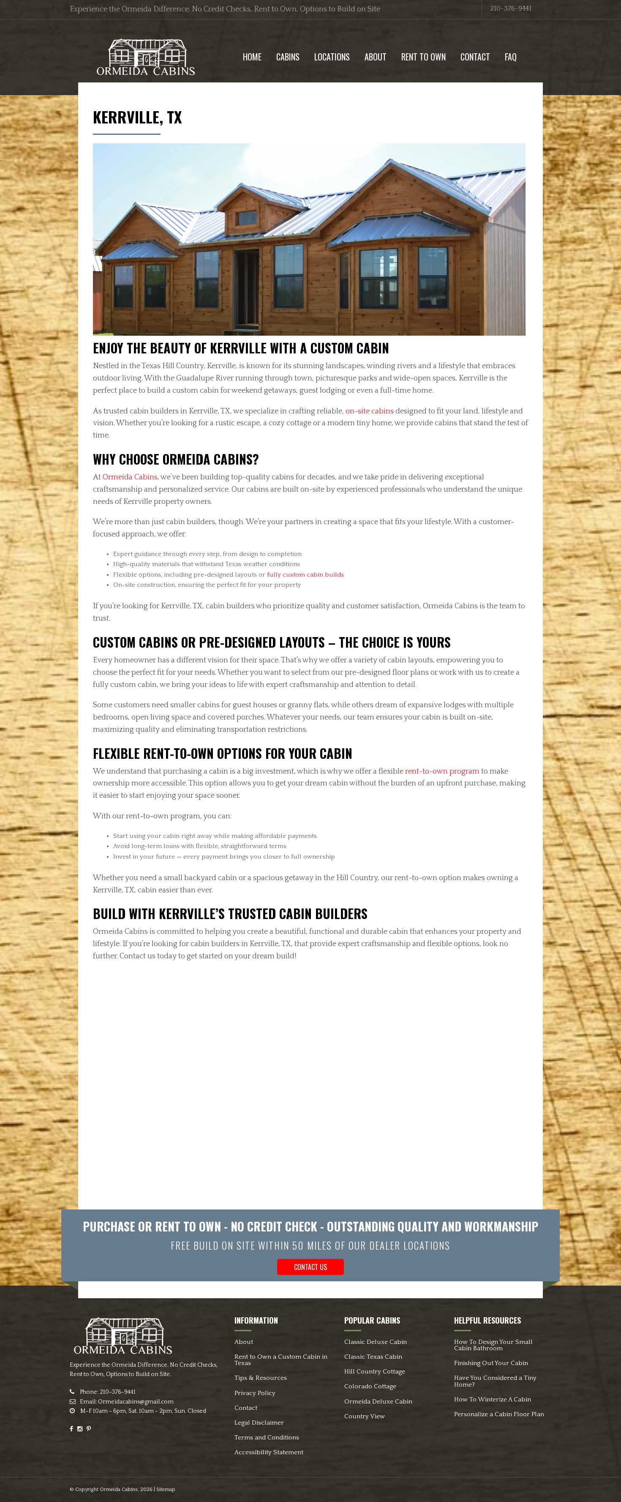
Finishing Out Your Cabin (491, 1363)
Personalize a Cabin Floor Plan (499, 1414)
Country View (364, 1416)
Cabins (288, 56)
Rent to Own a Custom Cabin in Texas (280, 1360)
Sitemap (165, 1489)
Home (252, 56)
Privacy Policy (254, 1393)
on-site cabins (370, 411)
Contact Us (310, 1267)
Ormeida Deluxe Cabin (378, 1401)
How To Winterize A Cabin (492, 1399)
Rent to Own (423, 56)
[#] (146, 56)
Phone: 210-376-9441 (107, 1392)
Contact (475, 56)
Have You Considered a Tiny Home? (495, 1381)
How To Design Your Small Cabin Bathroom (493, 1345)
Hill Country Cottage (374, 1371)
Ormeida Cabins (130, 477)
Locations (332, 56)
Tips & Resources (260, 1378)
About (376, 56)
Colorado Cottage (370, 1386)
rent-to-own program (442, 771)
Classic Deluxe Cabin (375, 1342)
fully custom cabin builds (305, 574)
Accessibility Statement (268, 1452)
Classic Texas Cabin (373, 1356)
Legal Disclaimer (259, 1422)
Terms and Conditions (266, 1437)
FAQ (511, 56)
